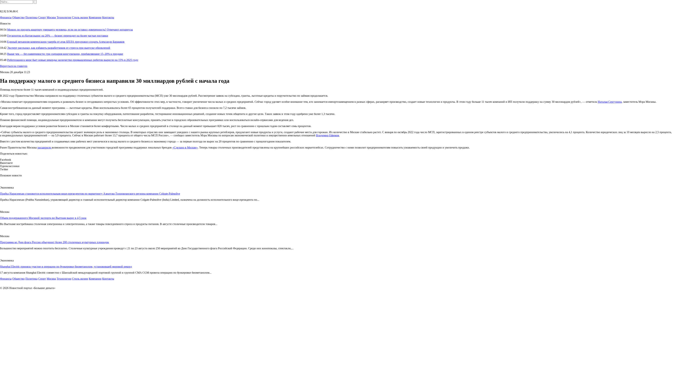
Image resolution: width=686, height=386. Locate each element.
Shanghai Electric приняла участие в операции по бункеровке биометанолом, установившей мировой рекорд (66, 266)
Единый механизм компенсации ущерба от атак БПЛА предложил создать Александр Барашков (66, 41)
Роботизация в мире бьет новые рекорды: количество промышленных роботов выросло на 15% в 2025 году (72, 59)
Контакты (108, 17)
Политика (31, 17)
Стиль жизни (80, 17)
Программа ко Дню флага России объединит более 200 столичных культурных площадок (54, 242)
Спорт (42, 17)
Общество (18, 17)
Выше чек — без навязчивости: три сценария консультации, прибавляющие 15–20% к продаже (65, 53)
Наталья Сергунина (610, 101)
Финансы (6, 17)
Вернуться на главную (13, 66)
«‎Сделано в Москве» (185, 147)
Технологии (64, 17)
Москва (51, 17)
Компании (95, 17)
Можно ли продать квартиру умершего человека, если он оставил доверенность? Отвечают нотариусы (70, 29)
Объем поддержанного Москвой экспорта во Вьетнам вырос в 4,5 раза (43, 217)
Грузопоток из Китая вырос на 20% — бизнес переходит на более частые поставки (57, 35)
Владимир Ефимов (327, 135)
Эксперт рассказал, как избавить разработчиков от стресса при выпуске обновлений (58, 47)
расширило (45, 147)
